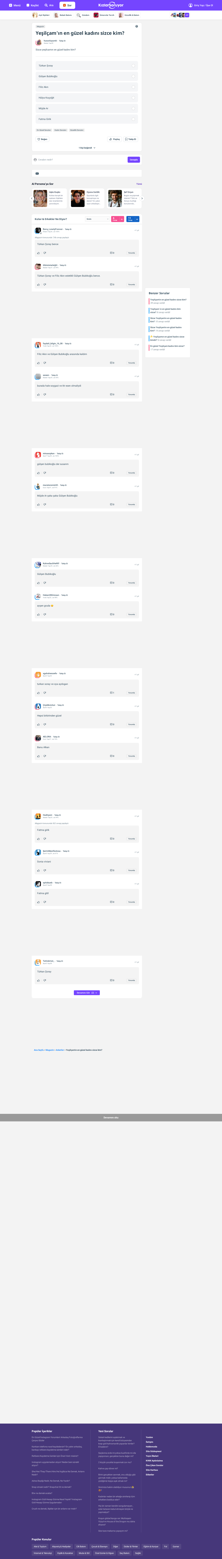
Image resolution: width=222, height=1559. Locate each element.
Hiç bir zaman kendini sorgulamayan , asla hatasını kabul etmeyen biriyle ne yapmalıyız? (115, 1509)
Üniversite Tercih (107, 15)
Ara (51, 5)
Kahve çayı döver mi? (108, 1468)
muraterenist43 (50, 485)
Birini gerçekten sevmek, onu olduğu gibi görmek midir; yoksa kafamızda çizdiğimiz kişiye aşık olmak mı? (116, 1477)
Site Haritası (152, 1470)
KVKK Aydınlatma (154, 1460)
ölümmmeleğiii (50, 265)
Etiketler (150, 1474)
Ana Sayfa (39, 1050)
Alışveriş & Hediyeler (61, 1546)
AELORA (47, 736)
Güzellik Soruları (76, 130)
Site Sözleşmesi (153, 1451)
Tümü (139, 184)
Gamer (176, 1546)
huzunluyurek (50, 40)
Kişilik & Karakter (65, 1553)
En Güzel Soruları (44, 130)
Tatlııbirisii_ (48, 961)
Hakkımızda (151, 1446)
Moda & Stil (84, 1553)
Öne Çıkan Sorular (154, 1465)
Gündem (85, 15)
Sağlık (138, 1553)
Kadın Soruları (60, 130)
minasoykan (49, 453)
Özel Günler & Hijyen (104, 1553)
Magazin (40, 26)
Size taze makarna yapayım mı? (113, 1531)
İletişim (149, 1442)
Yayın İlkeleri (152, 1456)
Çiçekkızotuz (49, 705)
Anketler (60, 1050)
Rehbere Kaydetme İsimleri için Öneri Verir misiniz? (55, 1456)
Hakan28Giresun (51, 595)
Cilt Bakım (81, 1546)
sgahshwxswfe (50, 673)
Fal (165, 1546)
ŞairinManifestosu (52, 851)
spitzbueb (47, 882)
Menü (17, 5)
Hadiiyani (47, 815)
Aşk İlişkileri (44, 15)
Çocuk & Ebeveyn (100, 1546)
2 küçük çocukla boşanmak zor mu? (115, 1462)
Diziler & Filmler (131, 1546)
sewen (46, 375)
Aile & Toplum (40, 1546)
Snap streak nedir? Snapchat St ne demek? (51, 1487)
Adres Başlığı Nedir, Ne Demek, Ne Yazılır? (51, 1481)
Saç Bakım (124, 1553)
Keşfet (35, 5)
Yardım (149, 1437)
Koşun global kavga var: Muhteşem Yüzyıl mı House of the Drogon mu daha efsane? (116, 1521)
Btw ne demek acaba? (42, 1493)
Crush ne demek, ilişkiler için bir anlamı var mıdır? (54, 1508)
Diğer (115, 1546)
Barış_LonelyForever (53, 229)
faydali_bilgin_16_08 (53, 343)
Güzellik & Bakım (132, 15)
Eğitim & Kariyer (151, 1546)
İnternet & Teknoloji (43, 1553)
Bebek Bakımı (66, 15)
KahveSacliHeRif (51, 563)
